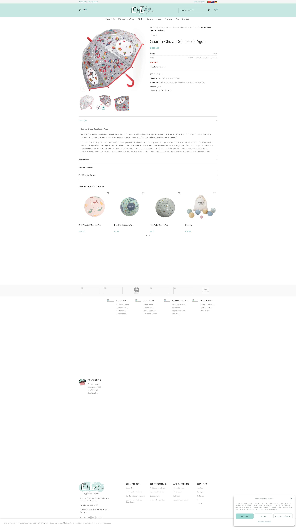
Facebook (200, 488)
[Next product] (156, 35)
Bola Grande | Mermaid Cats (90, 225)
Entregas (176, 496)
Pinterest (200, 496)
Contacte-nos (154, 496)
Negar (263, 516)
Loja (157, 27)
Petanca (188, 225)
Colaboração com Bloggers (135, 496)
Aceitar (244, 516)
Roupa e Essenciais (167, 27)
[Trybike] (113, 290)
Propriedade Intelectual (134, 492)
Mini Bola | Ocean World (124, 225)
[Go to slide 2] (149, 235)
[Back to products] (154, 35)
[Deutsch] (216, 2)
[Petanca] (201, 207)
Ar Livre (162, 82)
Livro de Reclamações (157, 500)
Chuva (168, 82)
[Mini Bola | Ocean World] (130, 207)
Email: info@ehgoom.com (88, 505)
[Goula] (136, 290)
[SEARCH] (209, 10)
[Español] (210, 2)
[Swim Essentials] (205, 290)
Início (152, 27)
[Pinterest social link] (165, 90)
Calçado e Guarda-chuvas (187, 27)
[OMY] (182, 290)
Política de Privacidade (264, 521)
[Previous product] (151, 35)
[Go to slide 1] (146, 235)
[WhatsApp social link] (171, 90)
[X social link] (159, 90)
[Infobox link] (91, 386)
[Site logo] (141, 10)
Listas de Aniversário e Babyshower (134, 501)
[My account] (80, 10)
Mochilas (201, 82)
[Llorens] (90, 290)
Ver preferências (283, 516)
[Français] (214, 2)
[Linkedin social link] (168, 90)
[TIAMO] (159, 290)
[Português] (208, 2)
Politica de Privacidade (157, 488)
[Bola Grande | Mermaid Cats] (95, 207)
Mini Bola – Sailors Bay (159, 225)
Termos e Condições (157, 492)
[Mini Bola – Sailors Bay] (166, 207)
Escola (174, 82)
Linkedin (200, 504)
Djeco (158, 86)
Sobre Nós (129, 488)
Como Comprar (178, 488)
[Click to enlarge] (83, 89)
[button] (291, 498)
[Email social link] (162, 90)
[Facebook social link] (156, 90)
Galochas (181, 82)
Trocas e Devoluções (180, 500)
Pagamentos (177, 492)
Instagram (200, 492)
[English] (212, 2)
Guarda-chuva (191, 82)
